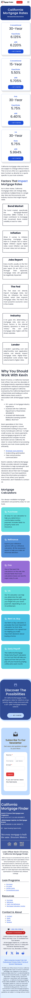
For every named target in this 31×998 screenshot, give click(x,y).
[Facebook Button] (6, 953)
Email (9, 765)
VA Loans (9, 886)
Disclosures (18, 964)
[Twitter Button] (11, 953)
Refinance (10, 902)
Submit (10, 774)
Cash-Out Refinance (13, 904)
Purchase (10, 900)
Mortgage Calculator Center (16, 906)
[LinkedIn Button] (17, 953)
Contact (9, 916)
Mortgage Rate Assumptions (15, 16)
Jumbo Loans (10, 888)
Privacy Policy (16, 962)
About (9, 920)
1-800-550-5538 (16, 929)
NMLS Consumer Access (12, 960)
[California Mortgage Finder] (7, 2)
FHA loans (9, 884)
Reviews (9, 922)
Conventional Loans (12, 890)
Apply (8, 918)
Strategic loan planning (14, 451)
